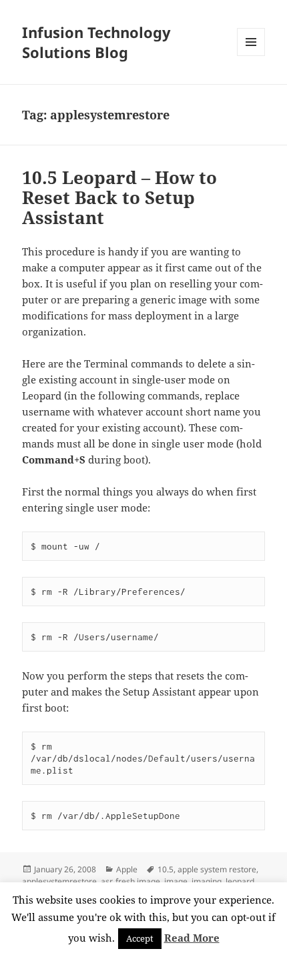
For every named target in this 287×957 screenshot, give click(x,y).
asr (106, 881)
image (176, 881)
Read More (192, 937)
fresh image (137, 881)
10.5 (166, 869)
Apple (126, 869)
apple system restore (217, 869)
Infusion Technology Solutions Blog (96, 42)
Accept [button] (140, 938)
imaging (207, 881)
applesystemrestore (59, 881)
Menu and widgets (251, 55)
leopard (240, 881)
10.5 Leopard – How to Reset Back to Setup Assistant (119, 197)
